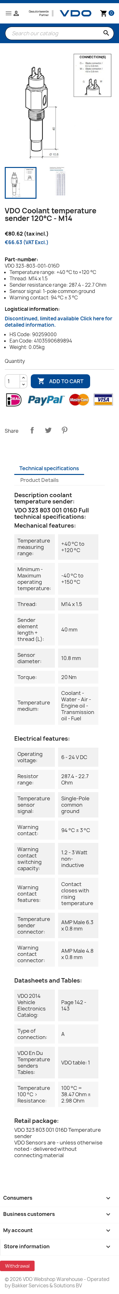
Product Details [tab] (39, 480)
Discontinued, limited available (58, 321)
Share (32, 430)
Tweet (48, 430)
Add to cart (60, 381)
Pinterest (64, 430)
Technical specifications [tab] (49, 468)
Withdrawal (17, 1266)
